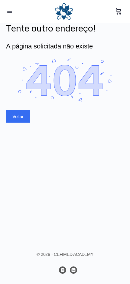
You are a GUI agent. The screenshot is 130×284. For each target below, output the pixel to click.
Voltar (18, 116)
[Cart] (118, 11)
